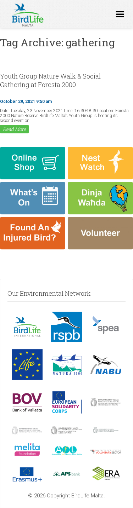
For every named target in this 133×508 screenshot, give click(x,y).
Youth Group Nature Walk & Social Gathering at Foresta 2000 (50, 80)
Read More (14, 129)
